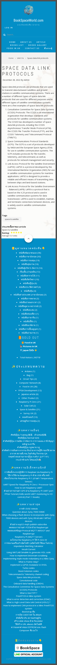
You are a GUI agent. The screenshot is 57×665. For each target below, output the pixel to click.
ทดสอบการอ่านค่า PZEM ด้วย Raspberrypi (28, 527)
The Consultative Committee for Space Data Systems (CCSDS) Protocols (28, 588)
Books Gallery (37, 45)
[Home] (28, 10)
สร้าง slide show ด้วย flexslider (28, 621)
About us (26, 42)
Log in (9, 27)
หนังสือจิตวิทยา (28, 279)
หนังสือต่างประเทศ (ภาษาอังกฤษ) (28, 294)
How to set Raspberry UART (28, 487)
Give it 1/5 (12, 232)
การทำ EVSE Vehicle (28, 508)
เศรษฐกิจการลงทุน (28, 420)
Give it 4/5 (19, 232)
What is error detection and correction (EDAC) (28, 599)
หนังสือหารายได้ (27, 275)
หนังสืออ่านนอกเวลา (28, 302)
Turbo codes (28, 568)
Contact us (32, 48)
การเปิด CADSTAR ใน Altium (29, 614)
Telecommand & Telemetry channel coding (28, 574)
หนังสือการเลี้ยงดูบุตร (28, 329)
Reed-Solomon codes (28, 571)
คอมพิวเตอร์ (27, 417)
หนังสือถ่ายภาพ (28, 332)
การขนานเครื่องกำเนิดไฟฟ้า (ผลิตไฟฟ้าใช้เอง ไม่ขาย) (28, 543)
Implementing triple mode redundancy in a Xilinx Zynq (28, 558)
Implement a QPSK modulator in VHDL (28, 564)
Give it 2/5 (14, 232)
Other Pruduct (28, 398)
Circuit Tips (28, 378)
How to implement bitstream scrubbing (28, 555)
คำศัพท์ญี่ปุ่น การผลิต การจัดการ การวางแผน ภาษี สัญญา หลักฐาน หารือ (28, 443)
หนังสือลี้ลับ (28, 321)
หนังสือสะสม (28, 309)
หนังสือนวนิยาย (28, 325)
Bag (28, 375)
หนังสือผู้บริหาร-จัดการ (28, 268)
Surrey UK (28, 413)
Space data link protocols (28, 577)
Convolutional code (28, 580)
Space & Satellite (28, 409)
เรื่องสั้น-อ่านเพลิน (28, 271)
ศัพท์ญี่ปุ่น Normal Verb (28, 437)
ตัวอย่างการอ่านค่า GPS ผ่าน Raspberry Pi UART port (28, 490)
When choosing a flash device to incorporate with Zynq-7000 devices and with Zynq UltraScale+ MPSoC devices (28, 517)
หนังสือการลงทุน (27, 260)
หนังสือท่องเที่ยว (28, 313)
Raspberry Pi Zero (28, 401)
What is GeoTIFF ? (28, 593)
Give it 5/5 (21, 232)
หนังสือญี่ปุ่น (28, 283)
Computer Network (28, 382)
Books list (17, 45)
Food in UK (13, 48)
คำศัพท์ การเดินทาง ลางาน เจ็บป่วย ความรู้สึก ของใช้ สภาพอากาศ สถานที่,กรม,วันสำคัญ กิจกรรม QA (28, 452)
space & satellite (12, 219)
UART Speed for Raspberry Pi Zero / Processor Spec (28, 484)
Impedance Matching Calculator (28, 546)
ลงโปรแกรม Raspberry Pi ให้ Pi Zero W (28, 539)
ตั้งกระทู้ (48, 48)
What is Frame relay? (28, 561)
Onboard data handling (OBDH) (28, 583)
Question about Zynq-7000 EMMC (28, 511)
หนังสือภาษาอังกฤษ (27, 256)
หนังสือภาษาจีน (28, 317)
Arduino (28, 371)
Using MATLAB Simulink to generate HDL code (29, 552)
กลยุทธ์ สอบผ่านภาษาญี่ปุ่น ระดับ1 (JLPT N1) (28, 456)
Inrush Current (28, 549)
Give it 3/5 (16, 232)
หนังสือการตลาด (28, 298)
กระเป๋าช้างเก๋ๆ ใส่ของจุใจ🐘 (28, 459)
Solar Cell (28, 405)
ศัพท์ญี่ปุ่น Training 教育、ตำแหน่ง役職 (28, 434)
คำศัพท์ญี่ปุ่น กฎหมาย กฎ (28, 447)
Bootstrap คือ (28, 611)
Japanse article (28, 394)
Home (12, 42)
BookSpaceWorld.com (28, 20)
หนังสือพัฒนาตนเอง (28, 252)
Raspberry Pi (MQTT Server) (28, 536)
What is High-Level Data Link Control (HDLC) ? (28, 602)
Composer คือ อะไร (28, 630)
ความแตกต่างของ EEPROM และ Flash (28, 627)
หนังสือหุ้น (28, 290)
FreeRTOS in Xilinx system (28, 596)
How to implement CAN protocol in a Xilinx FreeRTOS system (28, 607)
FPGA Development (27, 390)
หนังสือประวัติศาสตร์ (28, 287)
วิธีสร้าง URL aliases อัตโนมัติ (28, 624)
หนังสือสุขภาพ (27, 264)
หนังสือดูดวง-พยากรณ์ (28, 306)
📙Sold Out (28, 337)
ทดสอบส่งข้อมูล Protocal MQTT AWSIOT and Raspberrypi (28, 532)
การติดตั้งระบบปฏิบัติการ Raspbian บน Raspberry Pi (28, 472)
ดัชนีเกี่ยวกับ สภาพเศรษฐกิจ (28, 617)
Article (41, 42)
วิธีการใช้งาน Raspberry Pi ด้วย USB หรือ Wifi (29, 475)
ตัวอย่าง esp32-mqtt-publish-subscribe (28, 524)
